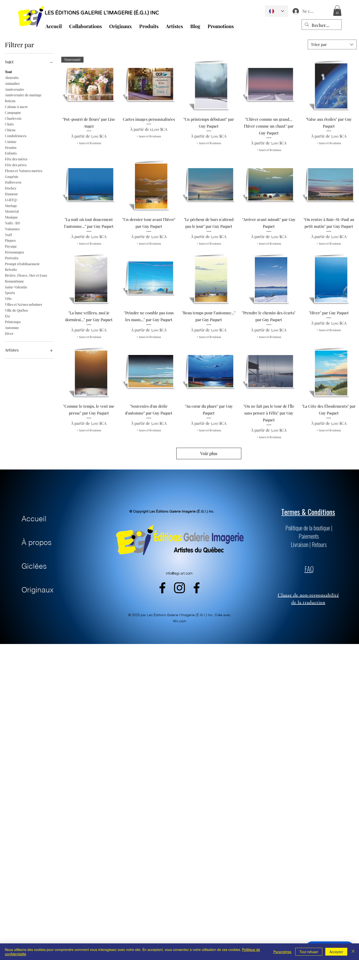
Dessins (10, 147)
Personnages (14, 252)
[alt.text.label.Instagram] (179, 587)
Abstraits (12, 77)
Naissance (12, 229)
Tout (8, 71)
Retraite (11, 269)
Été (7, 316)
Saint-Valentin (16, 287)
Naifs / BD (12, 223)
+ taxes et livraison (89, 143)
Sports (10, 292)
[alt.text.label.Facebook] (162, 587)
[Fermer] (353, 951)
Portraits (11, 258)
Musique (11, 217)
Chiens (10, 130)
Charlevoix (13, 118)
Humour (11, 194)
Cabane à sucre (16, 106)
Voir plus (208, 453)
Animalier (12, 83)
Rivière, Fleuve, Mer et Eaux (26, 275)
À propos (36, 542)
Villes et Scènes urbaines (23, 304)
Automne (12, 327)
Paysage (11, 246)
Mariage (11, 205)
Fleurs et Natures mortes (23, 170)
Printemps (13, 321)
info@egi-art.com (179, 573)
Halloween (13, 182)
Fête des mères (16, 159)
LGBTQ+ (11, 199)
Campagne (13, 112)
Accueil (33, 518)
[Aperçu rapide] (149, 84)
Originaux (37, 589)
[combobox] (332, 44)
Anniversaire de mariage (23, 95)
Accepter (336, 951)
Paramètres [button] (282, 951)
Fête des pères (15, 165)
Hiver (9, 333)
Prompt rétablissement (22, 264)
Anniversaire (14, 89)
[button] (337, 10)
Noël (8, 234)
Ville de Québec (16, 310)
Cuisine (10, 141)
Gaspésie (11, 176)
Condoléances (15, 135)
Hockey (11, 188)
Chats (9, 124)
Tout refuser (308, 951)
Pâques (10, 240)
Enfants (11, 153)
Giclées (34, 566)
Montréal (12, 211)
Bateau (10, 100)
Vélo (8, 298)
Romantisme (14, 281)
